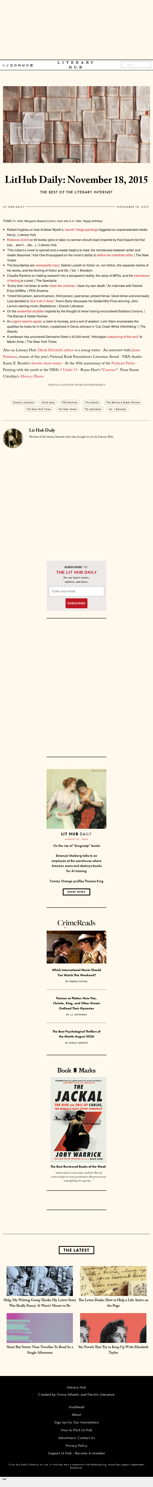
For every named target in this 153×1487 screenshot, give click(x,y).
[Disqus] (76, 498)
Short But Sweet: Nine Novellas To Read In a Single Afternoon (40, 1350)
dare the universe (62, 285)
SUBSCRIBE (76, 603)
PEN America (70, 402)
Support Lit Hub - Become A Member (76, 1453)
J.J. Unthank (78, 1014)
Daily (76, 834)
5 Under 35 (68, 370)
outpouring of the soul (122, 336)
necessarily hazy (47, 265)
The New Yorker (67, 409)
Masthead (76, 1407)
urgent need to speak (26, 321)
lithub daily (48, 402)
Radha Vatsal (78, 981)
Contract (109, 370)
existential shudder (30, 311)
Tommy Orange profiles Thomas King (76, 881)
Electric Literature (23, 402)
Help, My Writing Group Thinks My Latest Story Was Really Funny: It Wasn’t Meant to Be (40, 1303)
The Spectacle (92, 409)
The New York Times (38, 409)
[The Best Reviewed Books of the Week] (78, 1120)
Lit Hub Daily (13, 207)
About (76, 1414)
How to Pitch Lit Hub (76, 1430)
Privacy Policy (76, 1445)
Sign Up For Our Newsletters (76, 1422)
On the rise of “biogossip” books (76, 845)
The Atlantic (92, 402)
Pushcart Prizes (123, 364)
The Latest (76, 1250)
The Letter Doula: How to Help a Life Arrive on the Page (113, 1303)
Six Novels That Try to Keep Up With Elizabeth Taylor (113, 1350)
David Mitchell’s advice (56, 350)
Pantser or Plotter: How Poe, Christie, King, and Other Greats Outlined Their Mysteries (76, 1003)
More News (76, 891)
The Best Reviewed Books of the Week (78, 1166)
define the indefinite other (114, 255)
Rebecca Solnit (18, 239)
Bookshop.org (98, 1464)
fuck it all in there (42, 301)
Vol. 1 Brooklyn (118, 409)
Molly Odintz (78, 1042)
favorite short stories (46, 364)
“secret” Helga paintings (81, 229)
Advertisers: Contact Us (76, 1437)
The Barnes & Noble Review (123, 402)
